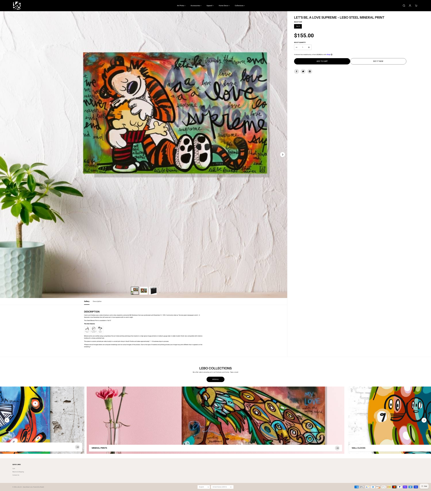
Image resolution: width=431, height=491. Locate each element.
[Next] (282, 154)
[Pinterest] (309, 71)
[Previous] (4, 154)
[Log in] (410, 5)
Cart (13, 468)
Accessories (195, 6)
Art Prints (181, 6)
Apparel (210, 6)
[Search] (403, 5)
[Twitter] (303, 71)
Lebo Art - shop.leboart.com (25, 487)
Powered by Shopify (38, 487)
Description (97, 301)
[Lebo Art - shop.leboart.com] (16, 5)
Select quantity (300, 42)
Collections (239, 6)
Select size (298, 22)
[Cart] (416, 5)
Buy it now (378, 61)
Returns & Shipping (18, 472)
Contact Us (15, 475)
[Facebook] (296, 71)
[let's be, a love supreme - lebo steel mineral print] (143, 154)
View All (215, 379)
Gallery (86, 301)
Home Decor (224, 6)
